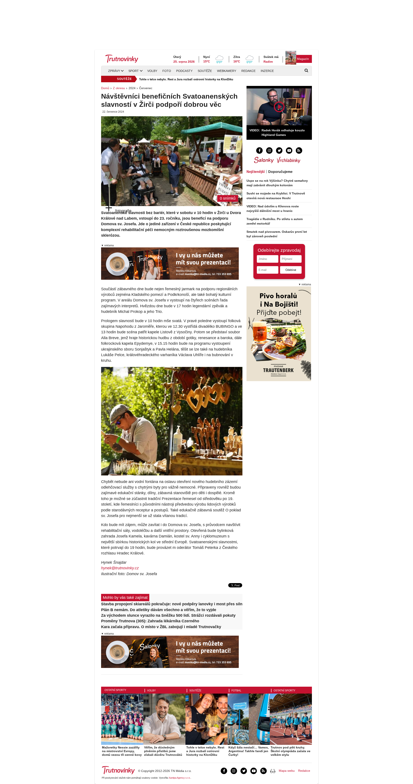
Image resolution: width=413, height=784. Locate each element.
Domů (105, 88)
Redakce (248, 71)
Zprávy (114, 71)
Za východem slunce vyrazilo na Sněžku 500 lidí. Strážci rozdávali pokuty (168, 615)
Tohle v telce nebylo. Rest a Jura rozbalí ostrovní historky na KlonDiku (186, 79)
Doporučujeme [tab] (280, 172)
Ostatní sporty (115, 690)
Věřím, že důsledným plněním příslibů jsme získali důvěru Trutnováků (163, 751)
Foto (166, 71)
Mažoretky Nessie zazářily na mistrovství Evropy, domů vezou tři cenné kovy (122, 751)
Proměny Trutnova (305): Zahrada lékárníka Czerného (150, 621)
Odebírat (290, 270)
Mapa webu (287, 770)
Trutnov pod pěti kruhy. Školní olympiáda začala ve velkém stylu (290, 751)
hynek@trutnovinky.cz (120, 568)
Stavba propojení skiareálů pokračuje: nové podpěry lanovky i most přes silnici (171, 604)
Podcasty (184, 71)
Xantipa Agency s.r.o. (180, 777)
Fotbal (236, 690)
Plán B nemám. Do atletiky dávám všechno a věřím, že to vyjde (158, 610)
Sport (133, 71)
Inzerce (267, 71)
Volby (152, 71)
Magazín (303, 59)
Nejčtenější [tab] (256, 172)
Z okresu (119, 88)
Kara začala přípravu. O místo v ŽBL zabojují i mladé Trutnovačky (161, 627)
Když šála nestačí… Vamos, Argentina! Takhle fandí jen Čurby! (248, 751)
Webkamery (226, 71)
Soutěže (205, 71)
